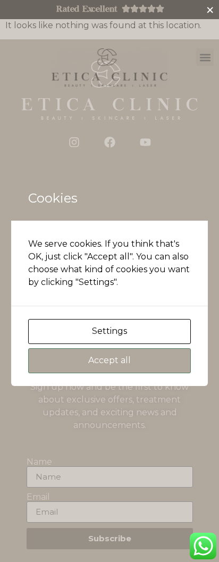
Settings (109, 331)
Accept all (109, 360)
